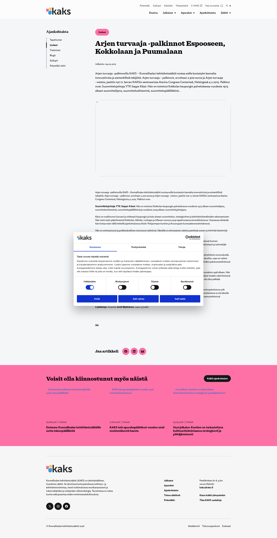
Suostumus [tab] (95, 247)
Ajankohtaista (57, 32)
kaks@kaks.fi (206, 487)
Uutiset (102, 32)
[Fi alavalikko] (230, 5)
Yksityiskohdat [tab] (138, 247)
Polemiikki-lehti (57, 65)
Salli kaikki (180, 299)
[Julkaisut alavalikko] (175, 12)
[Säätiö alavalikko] (230, 12)
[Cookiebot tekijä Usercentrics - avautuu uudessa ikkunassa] (187, 237)
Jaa (97, 325)
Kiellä (97, 299)
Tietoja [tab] (181, 247)
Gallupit (54, 60)
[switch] (122, 287)
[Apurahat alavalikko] (194, 12)
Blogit (53, 55)
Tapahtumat (56, 39)
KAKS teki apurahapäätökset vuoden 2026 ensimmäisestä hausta (137, 429)
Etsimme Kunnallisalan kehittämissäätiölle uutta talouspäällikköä (73, 429)
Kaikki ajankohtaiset (217, 378)
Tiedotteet (55, 50)
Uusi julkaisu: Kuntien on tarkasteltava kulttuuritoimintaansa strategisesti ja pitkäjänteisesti (198, 431)
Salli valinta (138, 299)
